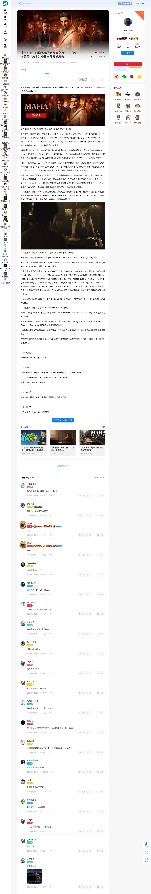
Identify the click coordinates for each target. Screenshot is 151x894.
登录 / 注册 (140, 3)
